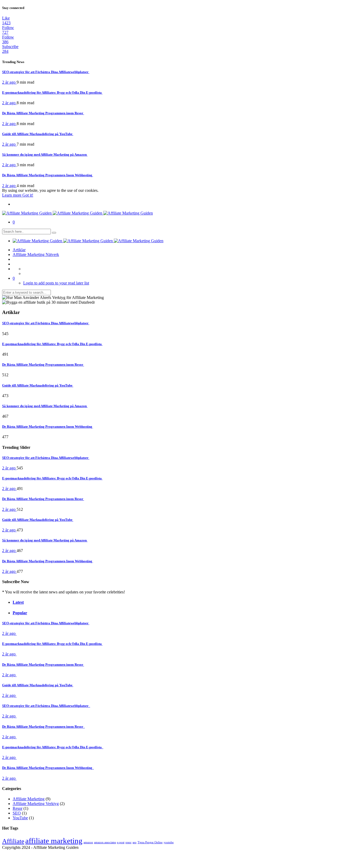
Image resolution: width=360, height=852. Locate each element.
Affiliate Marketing (29, 799)
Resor (17, 808)
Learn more (12, 195)
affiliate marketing (53, 840)
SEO (17, 813)
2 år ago (9, 82)
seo (135, 842)
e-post (120, 842)
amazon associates (105, 842)
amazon (88, 842)
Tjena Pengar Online (150, 842)
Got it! (27, 195)
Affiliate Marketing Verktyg (36, 803)
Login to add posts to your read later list (56, 283)
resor (128, 842)
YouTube (20, 818)
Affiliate (13, 841)
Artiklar (19, 249)
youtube (169, 842)
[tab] (165, 602)
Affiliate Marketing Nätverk (36, 254)
